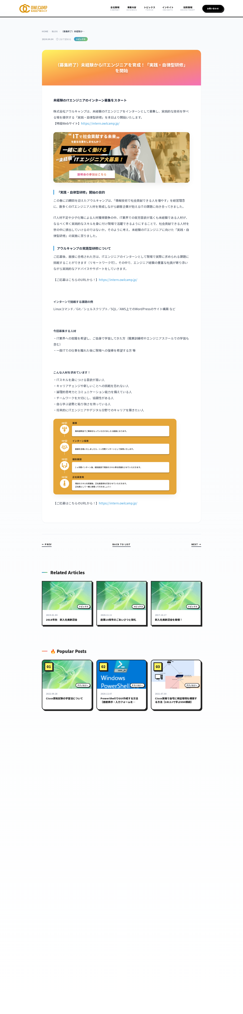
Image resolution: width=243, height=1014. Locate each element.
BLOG (55, 31)
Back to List (121, 544)
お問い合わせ (213, 8)
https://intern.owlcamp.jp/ (100, 123)
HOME (45, 31)
